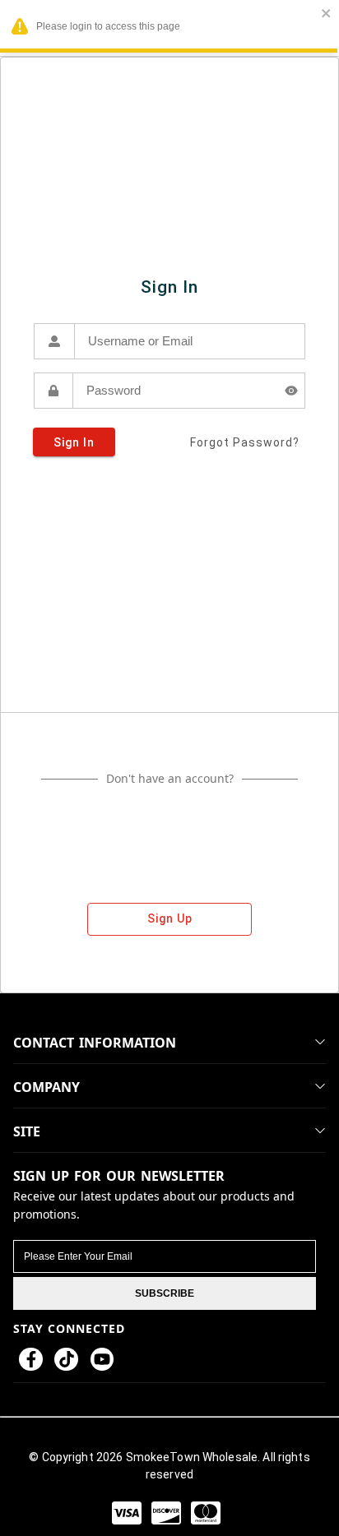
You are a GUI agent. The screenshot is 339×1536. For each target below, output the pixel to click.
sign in (74, 442)
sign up (170, 918)
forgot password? (245, 442)
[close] (326, 14)
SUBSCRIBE (164, 1293)
